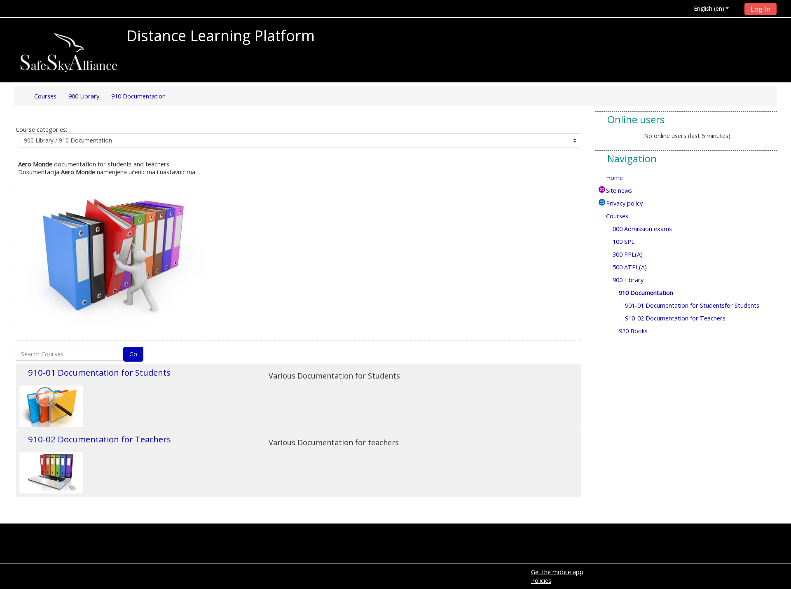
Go (133, 354)
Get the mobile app (557, 572)
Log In (760, 9)
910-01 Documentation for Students (99, 372)
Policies (541, 580)
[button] (712, 8)
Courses (617, 216)
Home (614, 178)
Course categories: (41, 129)
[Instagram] (771, 55)
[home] (68, 52)
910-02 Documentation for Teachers (99, 439)
